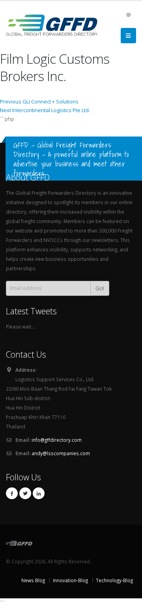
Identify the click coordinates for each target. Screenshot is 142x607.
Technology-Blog (114, 580)
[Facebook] (12, 493)
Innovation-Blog (70, 580)
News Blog (33, 580)
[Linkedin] (39, 493)
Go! (99, 288)
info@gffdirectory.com (57, 440)
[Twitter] (25, 493)
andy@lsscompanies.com (61, 453)
